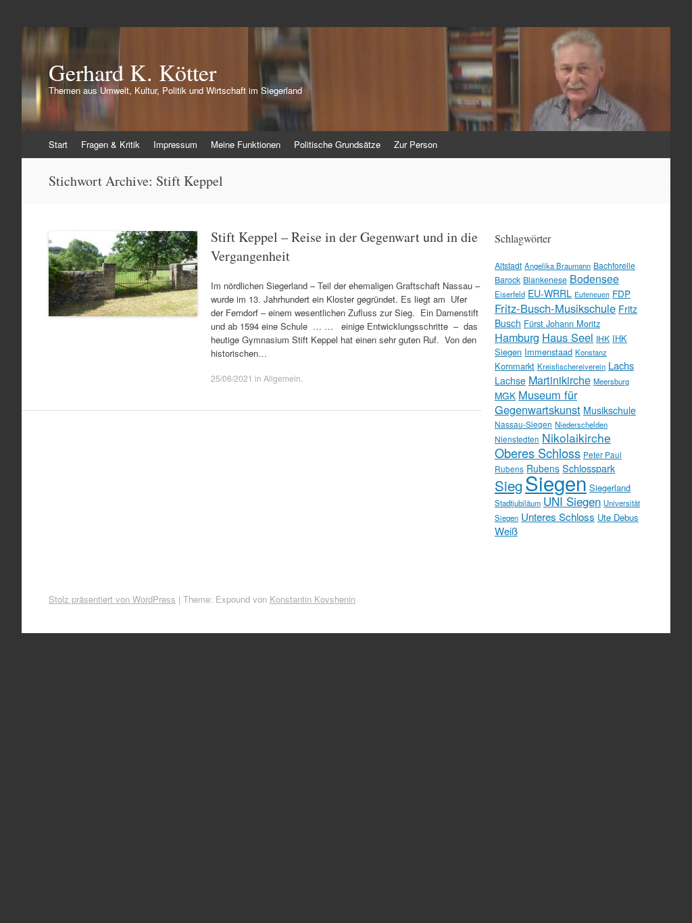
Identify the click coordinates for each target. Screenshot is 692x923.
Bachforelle (614, 265)
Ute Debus (618, 517)
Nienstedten (517, 439)
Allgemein (282, 378)
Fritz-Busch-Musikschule (555, 308)
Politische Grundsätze (337, 144)
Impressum (175, 144)
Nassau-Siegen (523, 424)
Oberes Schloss (537, 453)
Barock (507, 279)
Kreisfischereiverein (571, 366)
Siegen (556, 482)
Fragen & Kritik (110, 144)
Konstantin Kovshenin (312, 599)
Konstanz (591, 352)
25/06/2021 (232, 378)
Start (58, 144)
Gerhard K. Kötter (132, 72)
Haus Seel (567, 337)
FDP (621, 293)
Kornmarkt (515, 365)
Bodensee (594, 278)
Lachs (621, 365)
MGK (505, 395)
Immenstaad (548, 351)
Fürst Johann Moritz (562, 323)
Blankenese (545, 279)
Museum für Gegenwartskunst (537, 402)
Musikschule (609, 410)
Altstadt (508, 265)
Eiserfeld (510, 294)
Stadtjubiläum (518, 502)
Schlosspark (588, 468)
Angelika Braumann (557, 265)
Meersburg (611, 381)
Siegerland (610, 487)
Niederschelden (581, 424)
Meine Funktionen (245, 144)
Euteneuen (592, 294)
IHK (603, 338)
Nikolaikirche (576, 437)
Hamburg (517, 337)
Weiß (506, 531)
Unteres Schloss (558, 516)
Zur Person (415, 144)
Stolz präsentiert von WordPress (112, 599)
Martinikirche (559, 380)
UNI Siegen (572, 501)
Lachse (510, 380)
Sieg (508, 485)
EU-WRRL (550, 293)
